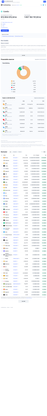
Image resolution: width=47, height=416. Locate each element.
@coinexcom (5, 27)
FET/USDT (15, 254)
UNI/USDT (15, 281)
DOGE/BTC (15, 217)
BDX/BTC (15, 201)
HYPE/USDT (15, 209)
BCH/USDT (15, 190)
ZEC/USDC (15, 278)
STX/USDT (15, 289)
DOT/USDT (15, 220)
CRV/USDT (15, 286)
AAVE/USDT (15, 237)
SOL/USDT (15, 165)
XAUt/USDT (15, 245)
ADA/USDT (15, 168)
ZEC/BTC (15, 261)
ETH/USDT (15, 160)
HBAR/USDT (15, 240)
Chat (3, 25)
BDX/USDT (15, 206)
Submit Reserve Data (19, 36)
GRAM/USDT (15, 228)
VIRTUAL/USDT (16, 234)
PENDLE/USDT (16, 258)
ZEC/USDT (15, 163)
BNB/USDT (15, 187)
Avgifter (4, 24)
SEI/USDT (15, 266)
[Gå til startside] (6, 5)
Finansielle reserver (7, 59)
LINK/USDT (15, 198)
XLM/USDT (15, 294)
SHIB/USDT (15, 214)
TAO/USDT (15, 242)
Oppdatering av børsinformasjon (8, 36)
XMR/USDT (15, 176)
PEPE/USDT (15, 182)
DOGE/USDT (15, 171)
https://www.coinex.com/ (7, 22)
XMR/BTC (15, 248)
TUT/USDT (15, 275)
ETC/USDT (15, 225)
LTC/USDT (15, 179)
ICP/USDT (15, 269)
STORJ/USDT (15, 195)
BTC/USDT (15, 157)
